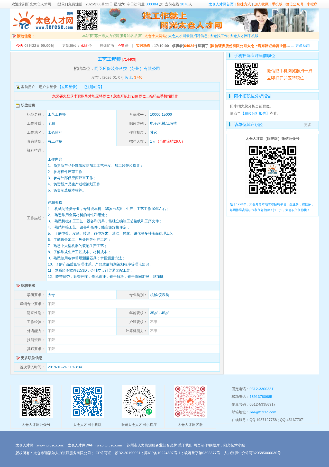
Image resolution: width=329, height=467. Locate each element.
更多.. (308, 125)
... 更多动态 (300, 45)
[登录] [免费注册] (70, 4)
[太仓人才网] (43, 30)
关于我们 (185, 445)
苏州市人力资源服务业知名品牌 (152, 445)
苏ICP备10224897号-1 (162, 453)
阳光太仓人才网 (38, 4)
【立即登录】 (68, 87)
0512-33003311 (262, 389)
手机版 (277, 4)
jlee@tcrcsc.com (263, 412)
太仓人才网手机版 (244, 36)
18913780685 (261, 397)
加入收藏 (261, 4)
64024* (190, 46)
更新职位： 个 (77, 45)
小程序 (312, 4)
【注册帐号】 (93, 87)
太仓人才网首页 (221, 4)
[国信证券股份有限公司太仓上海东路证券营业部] (249, 46)
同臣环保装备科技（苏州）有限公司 (127, 68)
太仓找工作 (219, 36)
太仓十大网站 (155, 36)
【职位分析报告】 (255, 113)
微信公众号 (295, 4)
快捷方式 (244, 4)
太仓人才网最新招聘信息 (188, 36)
